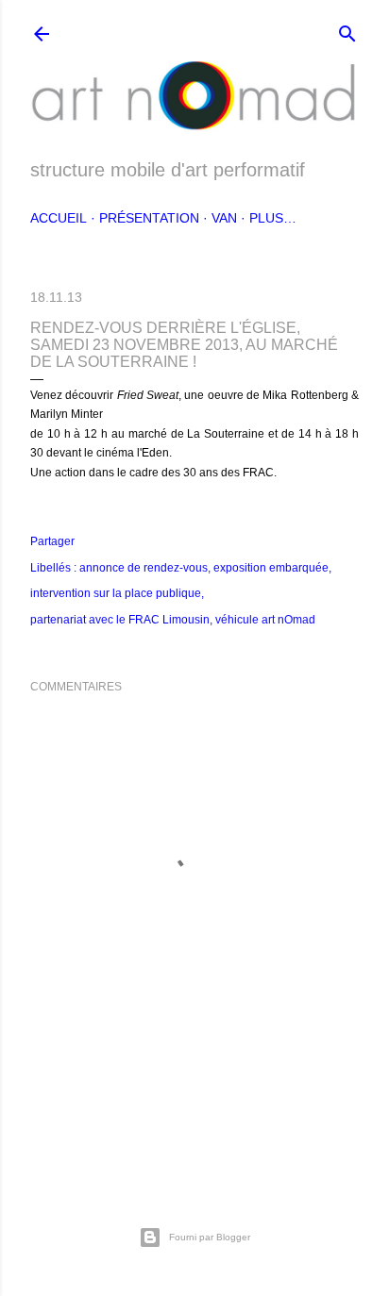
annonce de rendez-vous (143, 567)
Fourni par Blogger (209, 1237)
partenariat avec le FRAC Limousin (120, 619)
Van (224, 217)
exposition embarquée (271, 567)
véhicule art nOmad (265, 619)
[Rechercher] (347, 29)
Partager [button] (52, 541)
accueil (58, 217)
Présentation (149, 217)
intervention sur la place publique (115, 593)
